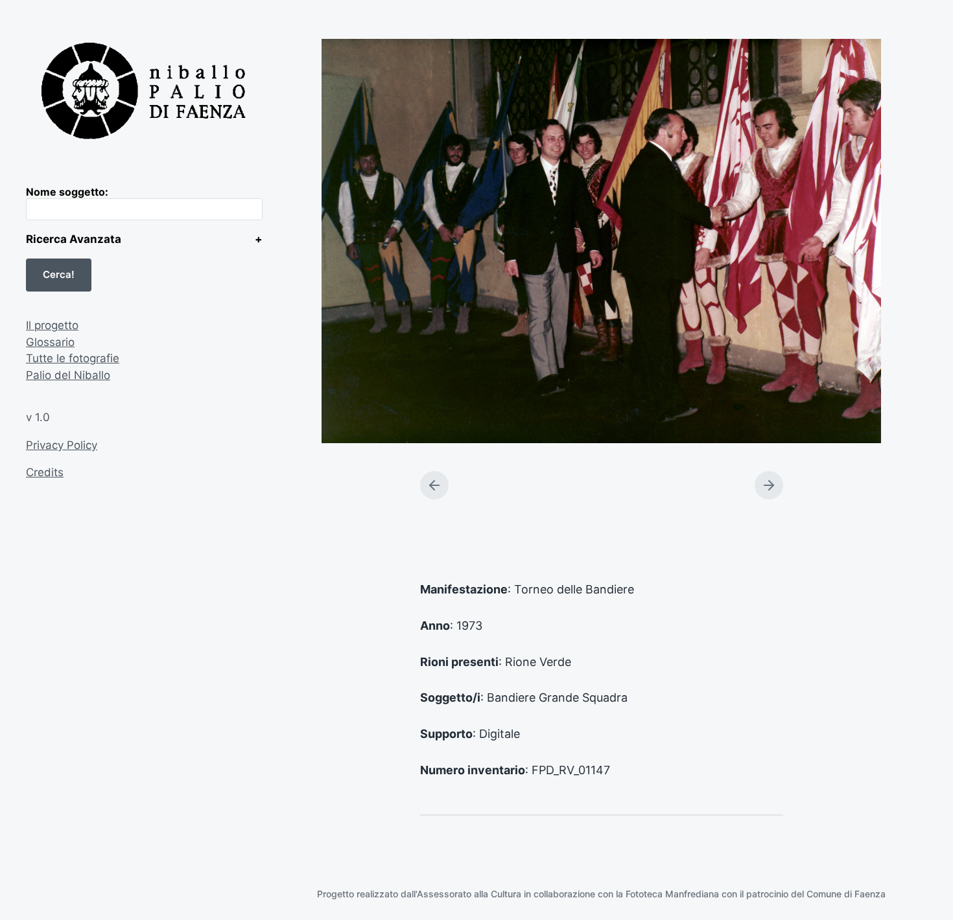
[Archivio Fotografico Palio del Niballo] (144, 92)
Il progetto (52, 325)
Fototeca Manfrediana (672, 893)
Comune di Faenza (846, 893)
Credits (45, 472)
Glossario (50, 342)
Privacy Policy (61, 445)
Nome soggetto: (67, 191)
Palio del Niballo (68, 375)
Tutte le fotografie (72, 358)
